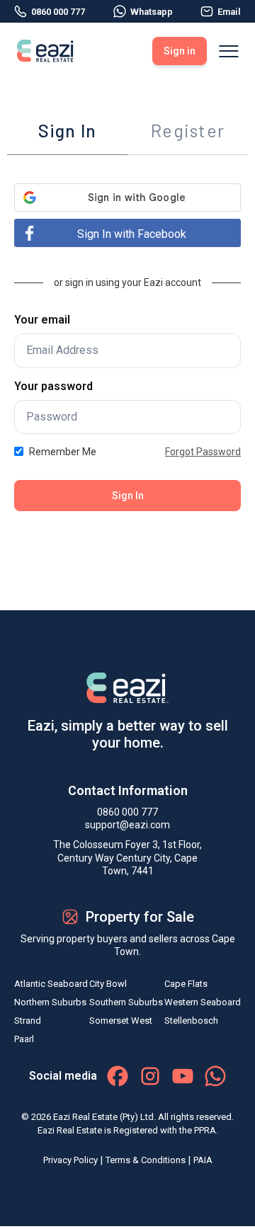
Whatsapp (151, 11)
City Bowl (108, 983)
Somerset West (120, 1020)
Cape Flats (186, 983)
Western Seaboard (202, 1002)
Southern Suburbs (126, 1002)
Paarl (24, 1039)
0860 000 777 (58, 11)
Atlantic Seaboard (51, 983)
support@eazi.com (127, 824)
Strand (27, 1020)
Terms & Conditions (146, 1160)
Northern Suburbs (50, 1002)
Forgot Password (203, 451)
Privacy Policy (70, 1160)
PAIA (202, 1160)
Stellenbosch (191, 1020)
